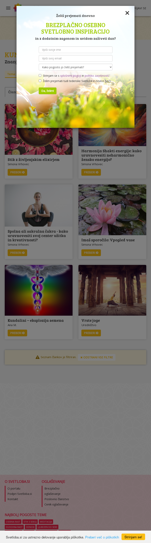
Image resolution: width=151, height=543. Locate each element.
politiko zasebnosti (97, 75)
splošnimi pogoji (70, 75)
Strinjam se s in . (75, 75)
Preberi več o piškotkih (102, 537)
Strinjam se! (133, 536)
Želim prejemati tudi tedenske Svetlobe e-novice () (76, 81)
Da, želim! (47, 91)
